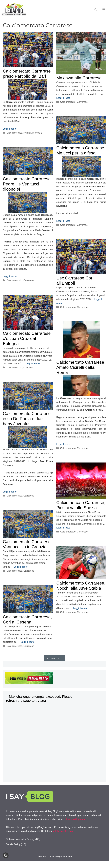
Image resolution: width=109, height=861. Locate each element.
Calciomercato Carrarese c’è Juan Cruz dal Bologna (27, 338)
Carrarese (82, 102)
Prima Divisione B (32, 132)
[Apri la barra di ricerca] (96, 9)
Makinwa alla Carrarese (79, 78)
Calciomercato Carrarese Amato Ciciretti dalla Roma (80, 367)
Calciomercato (14, 132)
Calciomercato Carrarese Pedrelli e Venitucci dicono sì (27, 183)
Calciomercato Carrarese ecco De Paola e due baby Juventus (27, 418)
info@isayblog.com (74, 819)
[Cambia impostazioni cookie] (6, 855)
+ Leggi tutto (54, 658)
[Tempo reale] (54, 678)
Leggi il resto (9, 128)
